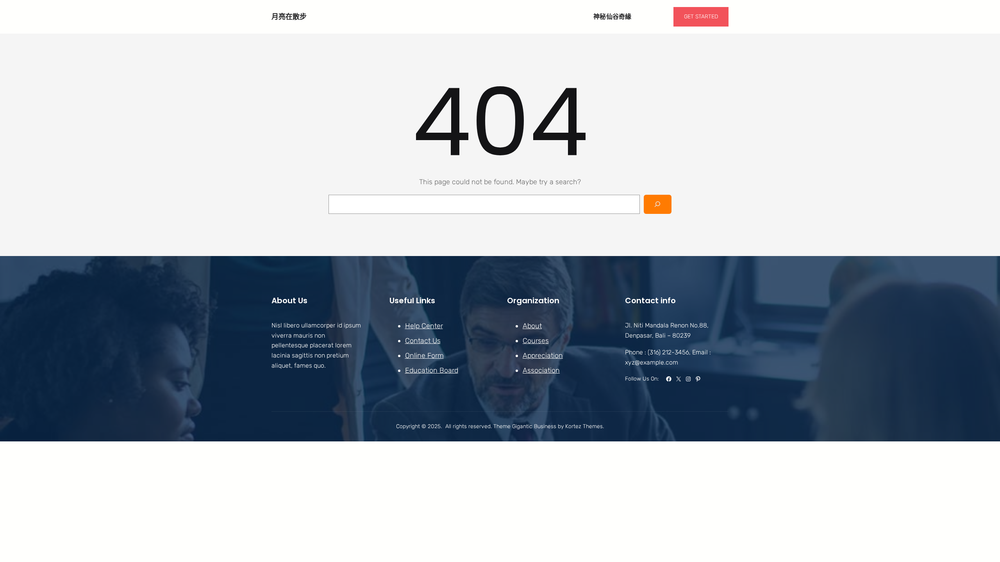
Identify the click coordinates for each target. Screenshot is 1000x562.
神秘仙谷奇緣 (612, 16)
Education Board (431, 370)
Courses (536, 340)
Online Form (424, 355)
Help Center (424, 326)
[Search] (657, 204)
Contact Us (423, 340)
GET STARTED (701, 16)
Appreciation (543, 355)
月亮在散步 (289, 16)
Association (541, 370)
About (532, 326)
